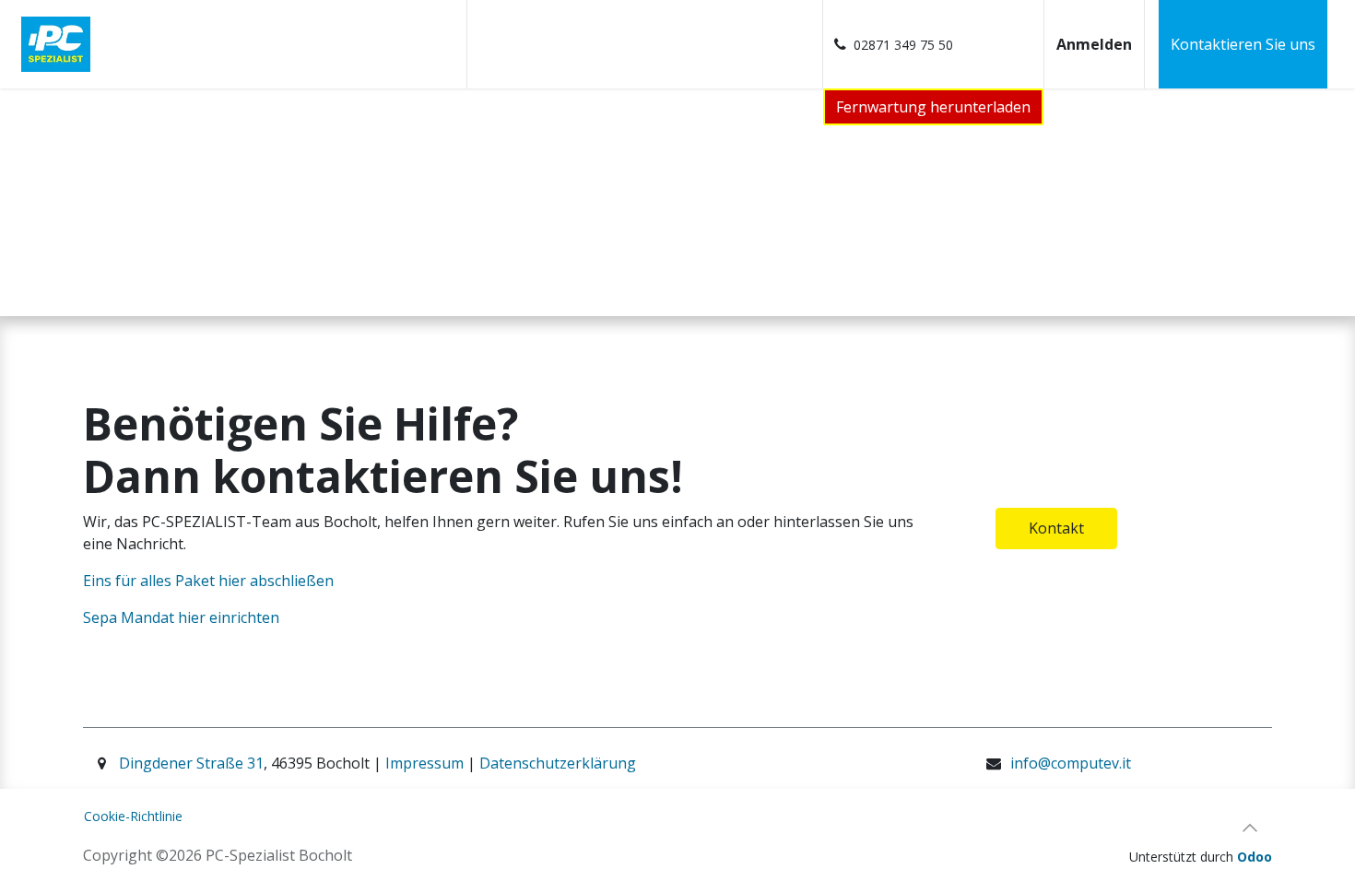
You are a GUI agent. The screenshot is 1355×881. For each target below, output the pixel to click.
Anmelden (1094, 44)
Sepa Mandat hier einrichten (181, 617)
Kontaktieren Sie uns (1243, 44)
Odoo (1254, 856)
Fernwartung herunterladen (933, 107)
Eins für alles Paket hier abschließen (210, 580)
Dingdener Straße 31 (191, 763)
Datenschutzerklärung (557, 763)
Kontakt (1056, 528)
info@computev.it (1070, 763)
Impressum (426, 763)
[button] (1250, 827)
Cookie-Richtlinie (133, 816)
